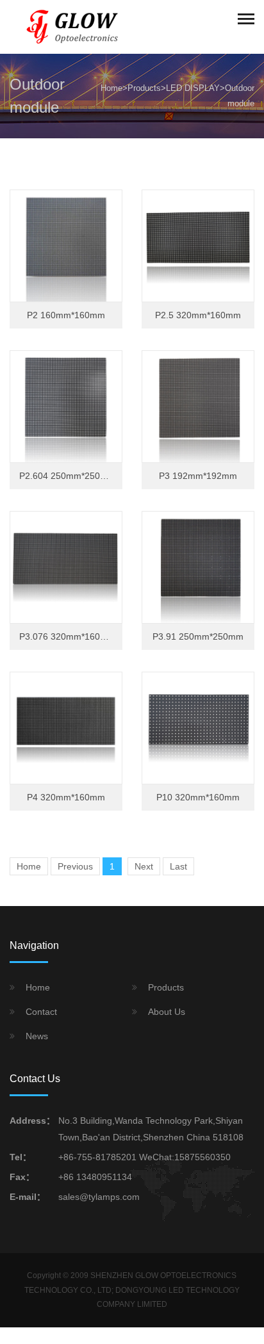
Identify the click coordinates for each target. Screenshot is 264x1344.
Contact (41, 1012)
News (37, 1036)
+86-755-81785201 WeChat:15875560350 (144, 1157)
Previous (75, 866)
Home (111, 88)
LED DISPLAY (193, 88)
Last (178, 866)
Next (144, 866)
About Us (166, 1012)
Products (144, 88)
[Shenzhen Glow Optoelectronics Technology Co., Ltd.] (74, 26)
